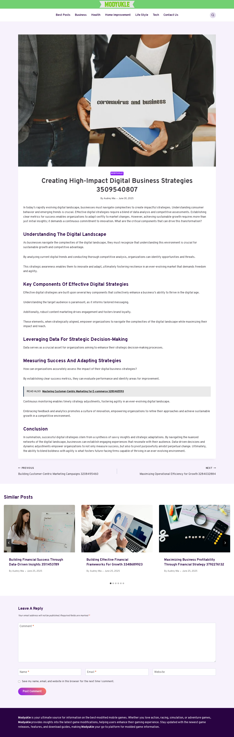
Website (159, 672)
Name (24, 672)
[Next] (225, 543)
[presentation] (39, 528)
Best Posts (63, 15)
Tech (156, 15)
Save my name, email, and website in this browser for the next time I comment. (68, 681)
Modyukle (117, 173)
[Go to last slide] (8, 543)
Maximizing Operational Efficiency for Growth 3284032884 (178, 471)
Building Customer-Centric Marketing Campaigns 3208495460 (58, 471)
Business (81, 15)
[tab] (110, 583)
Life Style (141, 15)
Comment (27, 626)
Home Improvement (118, 15)
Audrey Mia (109, 198)
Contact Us (170, 15)
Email (91, 672)
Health (95, 15)
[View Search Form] (213, 15)
